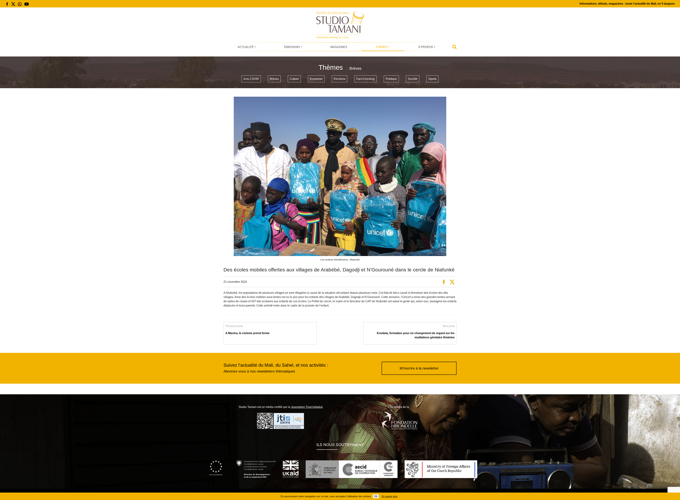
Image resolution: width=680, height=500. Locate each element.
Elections (339, 78)
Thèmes (382, 47)
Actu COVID (251, 78)
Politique (391, 78)
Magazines (338, 47)
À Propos (425, 47)
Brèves (274, 78)
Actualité (246, 47)
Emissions (292, 47)
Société (412, 78)
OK (376, 496)
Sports (432, 78)
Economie (316, 78)
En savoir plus (390, 496)
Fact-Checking (365, 78)
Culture (294, 78)
